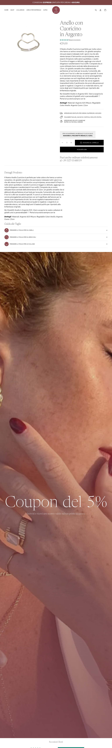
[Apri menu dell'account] (100, 10)
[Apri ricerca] (95, 10)
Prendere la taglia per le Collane (22, 244)
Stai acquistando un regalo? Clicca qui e (78, 135)
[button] (64, 40)
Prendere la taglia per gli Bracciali (23, 237)
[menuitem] (45, 10)
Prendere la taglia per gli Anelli (22, 230)
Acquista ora (82, 149)
